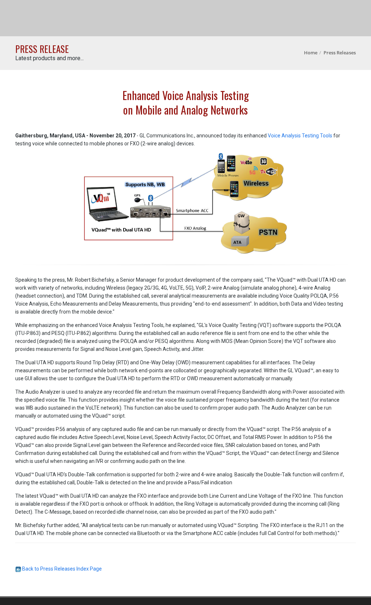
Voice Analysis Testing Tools (300, 135)
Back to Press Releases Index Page (61, 569)
